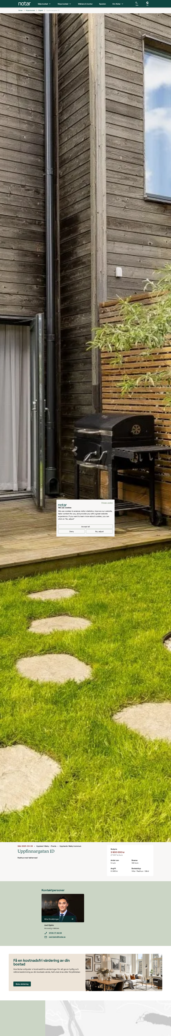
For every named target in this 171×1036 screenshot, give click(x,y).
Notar (20, 10)
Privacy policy (107, 502)
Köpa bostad (30, 10)
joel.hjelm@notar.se (57, 937)
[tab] (24, 3)
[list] (64, 935)
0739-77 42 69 (55, 933)
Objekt (40, 10)
